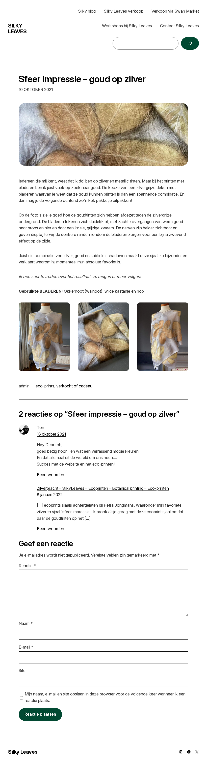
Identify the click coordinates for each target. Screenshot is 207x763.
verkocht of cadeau (74, 385)
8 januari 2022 (50, 494)
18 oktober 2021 (51, 434)
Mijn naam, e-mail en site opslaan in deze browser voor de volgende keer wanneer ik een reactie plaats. (105, 697)
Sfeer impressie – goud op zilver (82, 79)
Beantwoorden (50, 474)
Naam (26, 623)
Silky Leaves (17, 29)
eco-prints (45, 385)
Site (22, 670)
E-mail (26, 647)
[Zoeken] (190, 43)
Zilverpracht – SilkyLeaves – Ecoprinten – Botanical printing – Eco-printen (103, 488)
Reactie (27, 565)
